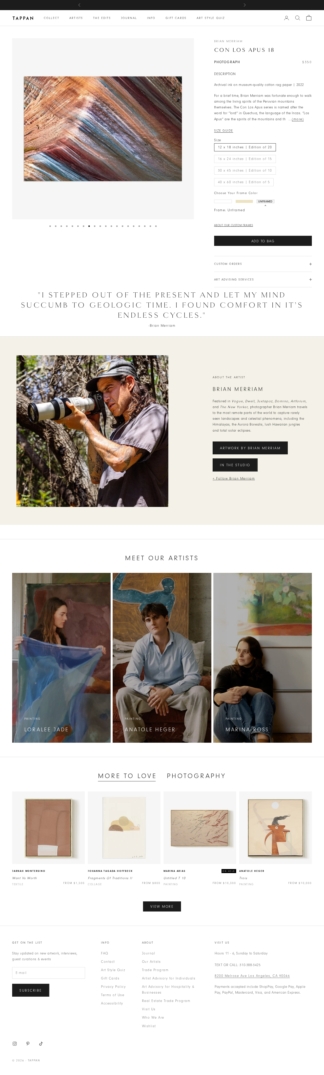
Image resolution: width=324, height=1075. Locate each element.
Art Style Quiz (211, 18)
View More (162, 906)
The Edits (102, 18)
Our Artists (151, 962)
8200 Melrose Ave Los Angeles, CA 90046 (252, 976)
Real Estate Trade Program (166, 1001)
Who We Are (153, 1017)
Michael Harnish (193, 5)
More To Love (127, 776)
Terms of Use (112, 995)
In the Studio (235, 465)
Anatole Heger (251, 871)
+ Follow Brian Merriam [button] (234, 478)
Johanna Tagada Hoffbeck (110, 871)
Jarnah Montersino (29, 871)
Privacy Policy (113, 987)
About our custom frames (233, 225)
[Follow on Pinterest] (27, 1043)
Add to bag (263, 241)
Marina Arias (175, 871)
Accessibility (112, 1003)
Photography (196, 776)
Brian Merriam (228, 41)
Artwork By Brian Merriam (250, 448)
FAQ (104, 953)
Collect (51, 18)
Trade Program (155, 970)
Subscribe (30, 990)
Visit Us (149, 1009)
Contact (108, 962)
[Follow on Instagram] (14, 1043)
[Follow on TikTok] (41, 1043)
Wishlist (149, 1026)
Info (151, 18)
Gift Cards (176, 18)
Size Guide (223, 130)
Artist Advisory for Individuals (169, 978)
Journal (129, 18)
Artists (76, 18)
